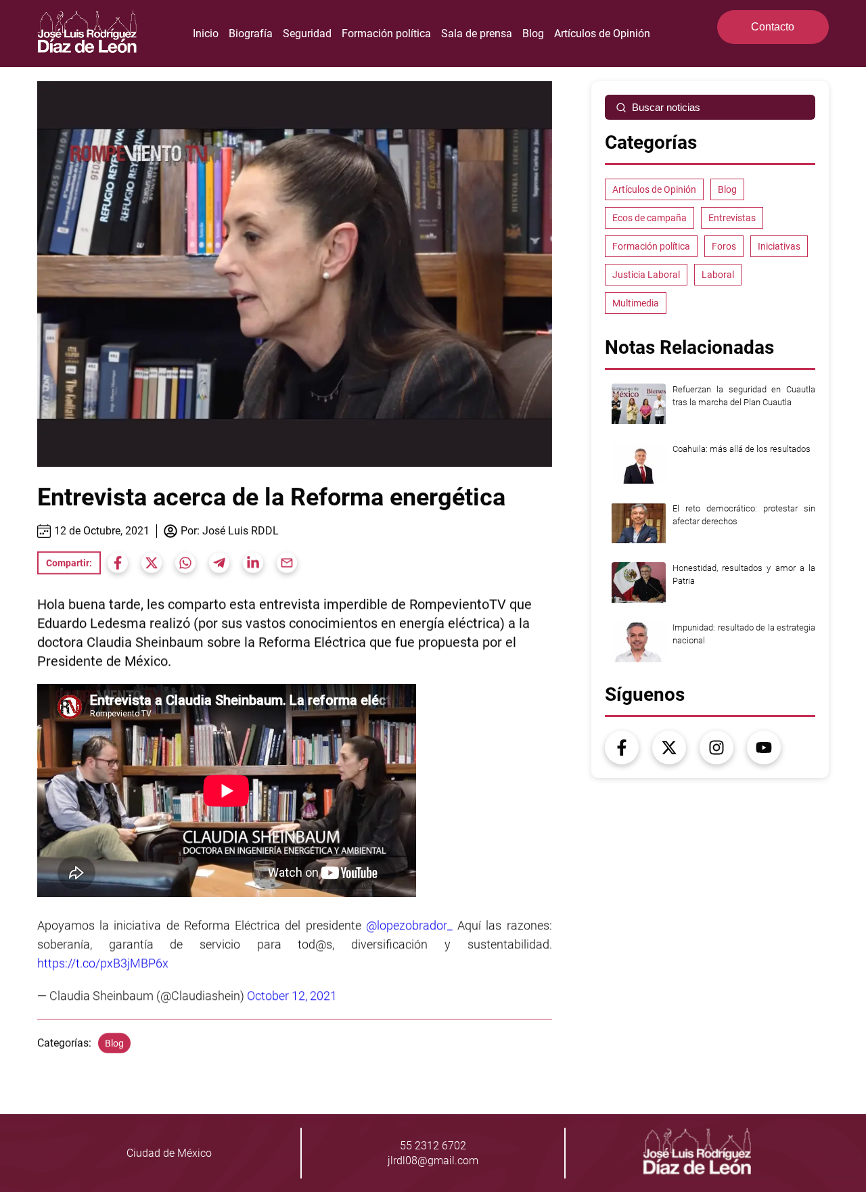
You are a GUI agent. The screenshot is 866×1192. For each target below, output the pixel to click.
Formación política (386, 33)
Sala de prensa (476, 33)
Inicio (206, 33)
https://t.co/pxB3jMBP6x (102, 963)
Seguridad (307, 33)
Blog (533, 33)
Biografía (251, 33)
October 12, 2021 (292, 995)
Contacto (772, 26)
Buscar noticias (666, 107)
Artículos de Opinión (602, 33)
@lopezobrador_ (409, 925)
